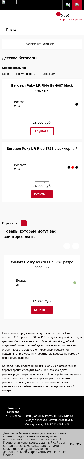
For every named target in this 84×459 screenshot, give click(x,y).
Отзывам (49, 73)
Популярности (25, 73)
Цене (5, 73)
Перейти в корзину (71, 19)
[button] (66, 246)
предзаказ (42, 131)
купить (39, 194)
